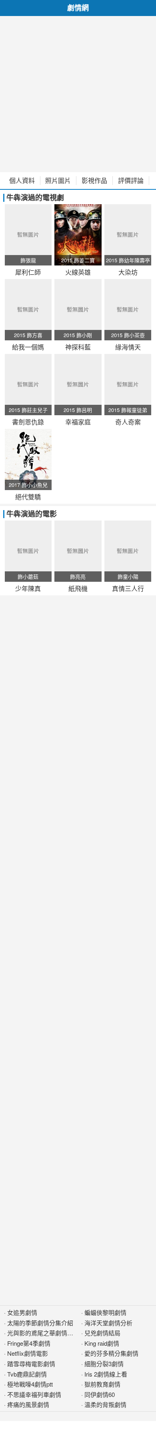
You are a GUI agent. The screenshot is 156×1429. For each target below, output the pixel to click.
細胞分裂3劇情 (104, 1363)
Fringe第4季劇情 (28, 1343)
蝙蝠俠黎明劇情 (105, 1312)
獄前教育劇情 (102, 1384)
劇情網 (78, 7)
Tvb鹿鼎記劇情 (27, 1374)
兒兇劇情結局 (102, 1333)
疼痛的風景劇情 (28, 1404)
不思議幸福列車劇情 (34, 1394)
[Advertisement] (78, 94)
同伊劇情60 (99, 1394)
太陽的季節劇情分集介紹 (40, 1322)
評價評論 (131, 180)
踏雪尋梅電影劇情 (31, 1363)
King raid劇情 (101, 1343)
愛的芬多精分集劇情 (111, 1353)
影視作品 (94, 180)
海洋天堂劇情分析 (108, 1322)
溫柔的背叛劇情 (105, 1404)
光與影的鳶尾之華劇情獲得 (43, 1333)
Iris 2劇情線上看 (105, 1374)
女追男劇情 (22, 1312)
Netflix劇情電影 (27, 1353)
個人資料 (22, 180)
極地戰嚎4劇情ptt (30, 1384)
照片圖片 (58, 180)
